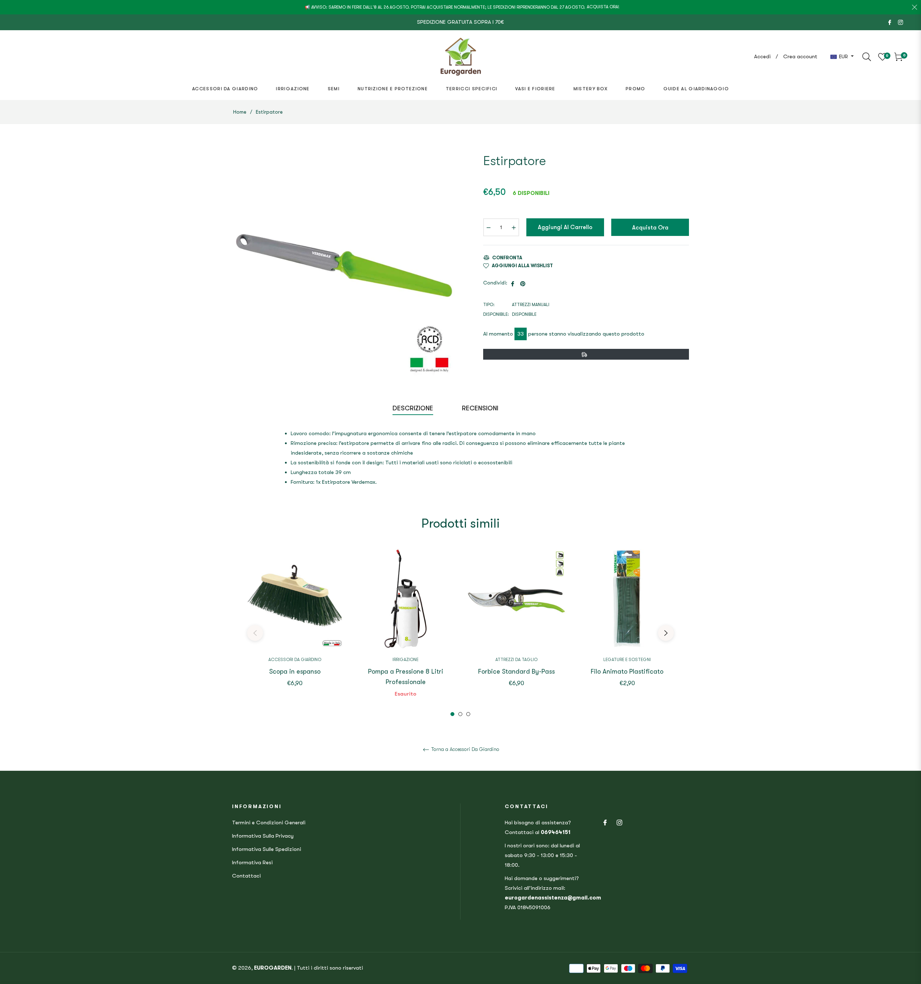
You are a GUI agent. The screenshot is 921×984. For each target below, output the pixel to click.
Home (239, 112)
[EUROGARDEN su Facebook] (889, 22)
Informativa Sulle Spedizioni (266, 849)
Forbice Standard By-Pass (516, 671)
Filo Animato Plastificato (627, 671)
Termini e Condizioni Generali (268, 822)
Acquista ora (650, 227)
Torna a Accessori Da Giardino (464, 749)
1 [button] (452, 714)
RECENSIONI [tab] (481, 408)
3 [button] (468, 714)
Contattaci (246, 876)
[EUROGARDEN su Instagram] (900, 22)
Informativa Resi (252, 862)
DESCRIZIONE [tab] (413, 408)
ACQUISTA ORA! (603, 6)
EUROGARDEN (272, 968)
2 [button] (460, 714)
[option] (294, 628)
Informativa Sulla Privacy (263, 836)
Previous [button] (255, 633)
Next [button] (666, 633)
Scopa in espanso (295, 671)
